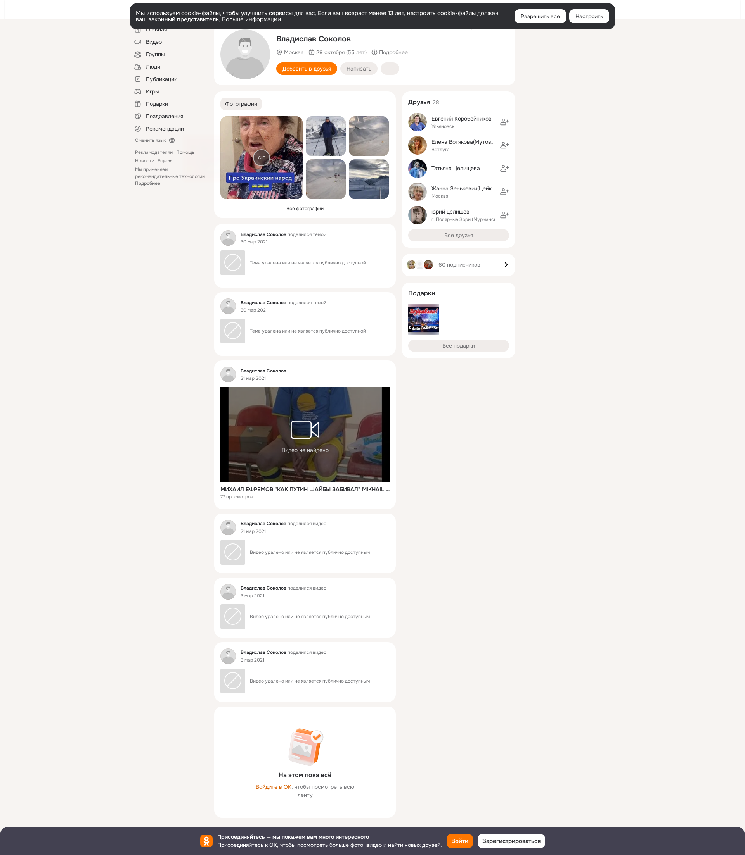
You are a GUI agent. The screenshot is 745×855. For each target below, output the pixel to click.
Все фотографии (305, 208)
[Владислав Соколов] (228, 238)
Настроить (589, 16)
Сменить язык (150, 140)
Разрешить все (540, 16)
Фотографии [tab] (241, 103)
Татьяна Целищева (455, 168)
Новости (144, 161)
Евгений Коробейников (461, 118)
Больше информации (251, 19)
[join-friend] (504, 122)
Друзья (419, 102)
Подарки (421, 293)
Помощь (185, 152)
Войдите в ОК (273, 786)
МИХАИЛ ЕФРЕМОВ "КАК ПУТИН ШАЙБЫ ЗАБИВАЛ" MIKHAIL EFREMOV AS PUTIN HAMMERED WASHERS (305, 489)
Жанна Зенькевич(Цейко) (463, 188)
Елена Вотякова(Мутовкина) (468, 141)
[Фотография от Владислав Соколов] (326, 136)
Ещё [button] (162, 161)
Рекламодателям (154, 152)
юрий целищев (450, 211)
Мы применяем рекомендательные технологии (170, 176)
